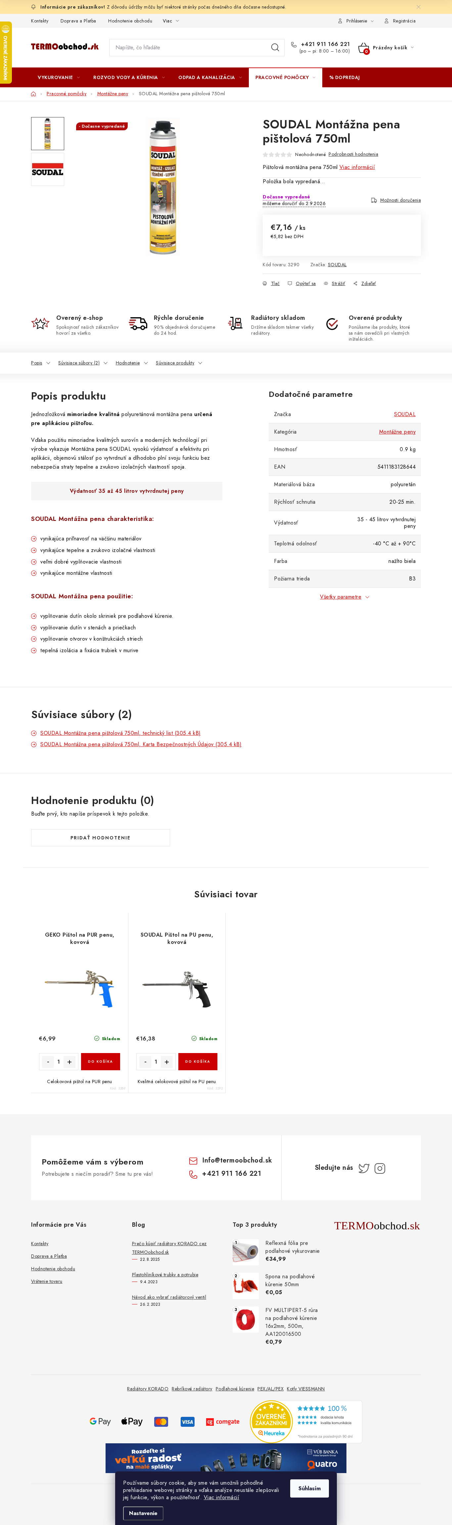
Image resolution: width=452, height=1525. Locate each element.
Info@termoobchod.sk (237, 1160)
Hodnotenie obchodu (130, 21)
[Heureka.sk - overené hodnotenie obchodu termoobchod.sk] (306, 1421)
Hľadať (275, 47)
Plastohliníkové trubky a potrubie (165, 1274)
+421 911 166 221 (324, 44)
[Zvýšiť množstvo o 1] (69, 1062)
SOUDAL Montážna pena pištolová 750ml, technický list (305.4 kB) (120, 733)
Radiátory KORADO (147, 1388)
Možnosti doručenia (400, 200)
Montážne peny (397, 432)
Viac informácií (222, 1497)
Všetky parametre (340, 597)
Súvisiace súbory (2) (79, 363)
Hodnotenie (128, 363)
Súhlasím (309, 1488)
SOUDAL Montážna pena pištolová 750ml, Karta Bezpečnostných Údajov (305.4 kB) (141, 744)
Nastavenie (143, 1513)
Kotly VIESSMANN (306, 1388)
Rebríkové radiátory (192, 1388)
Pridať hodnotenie (100, 837)
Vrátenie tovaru (47, 1281)
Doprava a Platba (78, 21)
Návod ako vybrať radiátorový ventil (169, 1297)
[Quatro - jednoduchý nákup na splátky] (226, 1457)
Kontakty (39, 21)
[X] (364, 1168)
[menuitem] (58, 77)
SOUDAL (337, 264)
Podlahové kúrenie (235, 1388)
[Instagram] (380, 1168)
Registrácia (404, 21)
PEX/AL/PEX (270, 1388)
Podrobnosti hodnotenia (353, 154)
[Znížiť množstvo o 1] (48, 1062)
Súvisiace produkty (175, 363)
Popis (36, 363)
